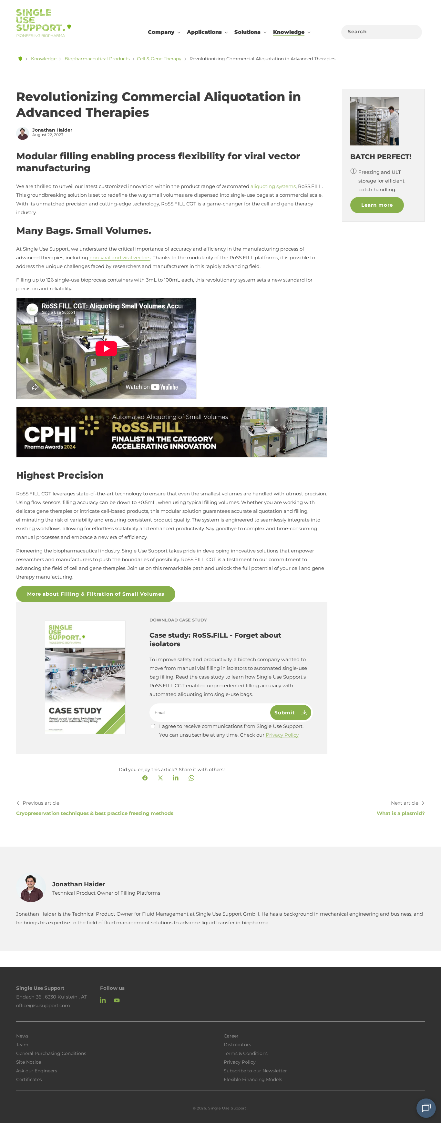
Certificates (29, 1079)
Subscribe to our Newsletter (255, 1070)
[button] (163, 32)
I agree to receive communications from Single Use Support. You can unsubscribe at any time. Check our (231, 730)
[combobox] (381, 32)
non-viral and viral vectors (119, 257)
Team (22, 1044)
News (22, 1036)
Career (231, 1035)
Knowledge (43, 59)
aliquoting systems (273, 186)
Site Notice (28, 1061)
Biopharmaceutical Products (97, 59)
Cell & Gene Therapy (159, 59)
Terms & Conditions (246, 1053)
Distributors (237, 1044)
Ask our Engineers (36, 1070)
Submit (286, 713)
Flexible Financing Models (253, 1079)
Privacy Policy (282, 735)
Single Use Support (227, 1108)
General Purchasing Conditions (51, 1053)
